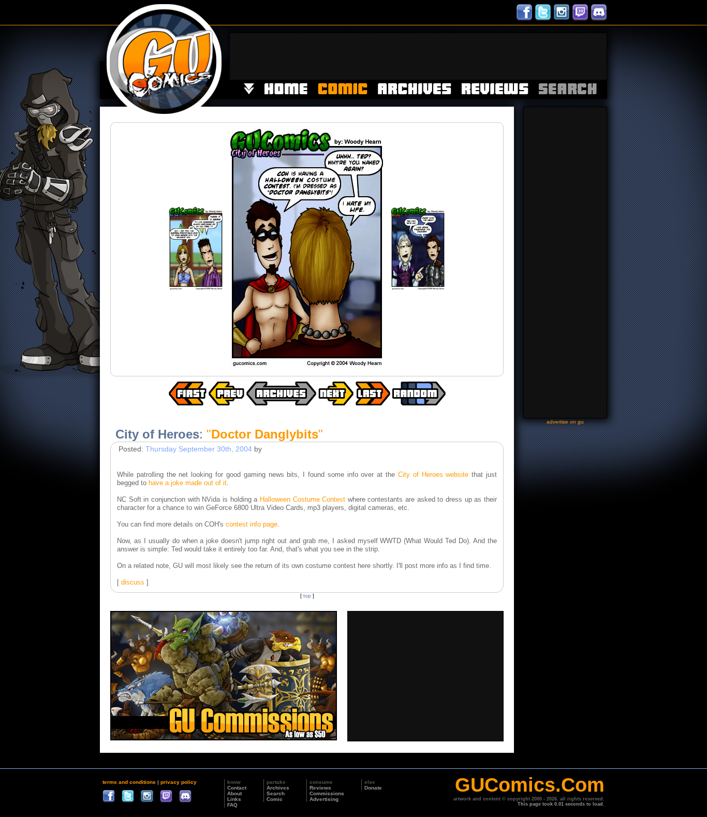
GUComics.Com (530, 785)
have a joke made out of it (188, 483)
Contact (236, 788)
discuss (132, 582)
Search (276, 793)
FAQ (232, 805)
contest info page (251, 524)
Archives (278, 788)
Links (234, 799)
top (307, 596)
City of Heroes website (433, 474)
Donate (373, 788)
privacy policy (178, 782)
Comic (275, 799)
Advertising (324, 799)
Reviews (320, 788)
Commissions (327, 793)
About (234, 793)
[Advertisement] (418, 56)
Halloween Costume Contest (302, 499)
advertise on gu (565, 422)
